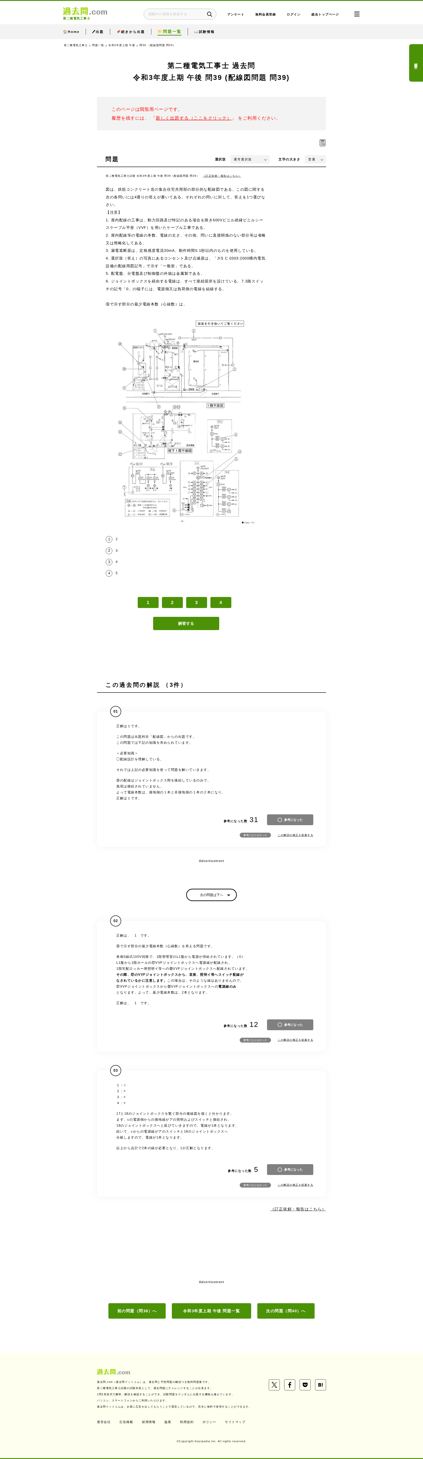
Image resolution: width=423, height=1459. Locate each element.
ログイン (294, 14)
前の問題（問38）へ (137, 1311)
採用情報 (149, 1422)
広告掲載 (126, 1422)
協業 (167, 1422)
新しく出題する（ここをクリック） (194, 118)
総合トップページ (325, 14)
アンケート (236, 14)
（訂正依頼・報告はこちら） (222, 175)
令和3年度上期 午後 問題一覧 (211, 1311)
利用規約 (187, 1422)
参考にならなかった (255, 835)
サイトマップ (235, 1422)
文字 (289, 159)
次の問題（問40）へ (286, 1311)
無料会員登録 (265, 14)
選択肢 (220, 159)
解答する (186, 623)
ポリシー (209, 1422)
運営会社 (104, 1422)
